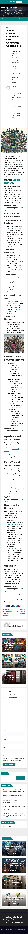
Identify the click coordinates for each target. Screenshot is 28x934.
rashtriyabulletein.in (16, 51)
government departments (14, 524)
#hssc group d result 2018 (15, 67)
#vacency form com (16, 123)
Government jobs (17, 548)
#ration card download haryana (15, 80)
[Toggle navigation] (25, 19)
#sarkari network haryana (16, 107)
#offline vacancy (17, 75)
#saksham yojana (16, 93)
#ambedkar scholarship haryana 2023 (15, 60)
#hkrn (14, 64)
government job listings (14, 228)
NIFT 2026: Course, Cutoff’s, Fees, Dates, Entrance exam (12, 882)
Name (5, 730)
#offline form (16, 71)
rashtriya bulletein (9, 7)
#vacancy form (16, 113)
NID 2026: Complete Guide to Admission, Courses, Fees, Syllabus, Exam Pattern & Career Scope (14, 808)
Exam (5, 894)
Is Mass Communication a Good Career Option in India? (14, 865)
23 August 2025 (9, 901)
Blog (8, 27)
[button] (20, 18)
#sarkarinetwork (17, 111)
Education (6, 844)
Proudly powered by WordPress (8, 929)
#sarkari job (15, 95)
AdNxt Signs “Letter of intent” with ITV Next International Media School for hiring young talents (14, 815)
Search (4, 773)
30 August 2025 (9, 851)
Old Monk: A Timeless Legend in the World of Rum (12, 677)
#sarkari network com (16, 101)
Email (4, 739)
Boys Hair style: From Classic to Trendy (21, 611)
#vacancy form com (16, 116)
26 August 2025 (9, 884)
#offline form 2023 (16, 73)
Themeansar (14, 931)
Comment (6, 700)
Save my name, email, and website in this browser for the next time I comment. (13, 759)
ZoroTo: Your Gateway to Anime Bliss (13, 644)
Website (5, 747)
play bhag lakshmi (11, 661)
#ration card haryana (15, 87)
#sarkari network (16, 97)
